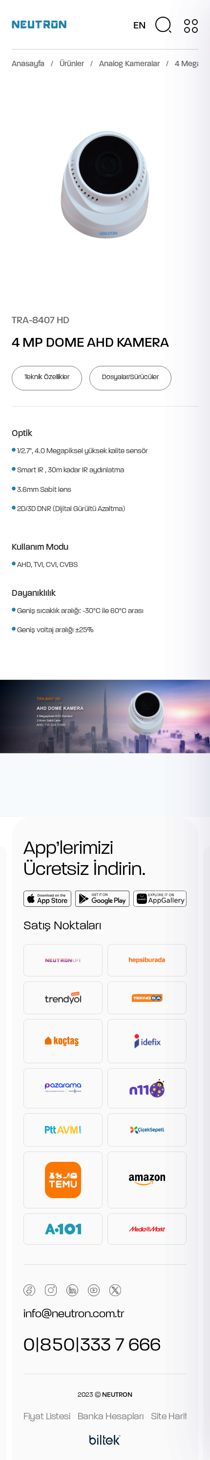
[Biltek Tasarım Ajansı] (105, 1441)
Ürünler (72, 64)
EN (139, 26)
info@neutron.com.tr (73, 1314)
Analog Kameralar (129, 64)
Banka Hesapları (111, 1417)
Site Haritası (175, 1417)
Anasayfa (28, 64)
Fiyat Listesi (46, 1417)
